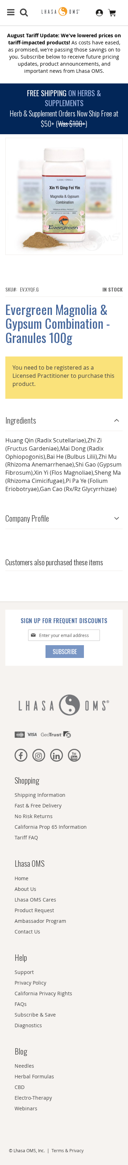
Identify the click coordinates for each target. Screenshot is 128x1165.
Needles (24, 1065)
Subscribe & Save (35, 1014)
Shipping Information (40, 794)
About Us (25, 889)
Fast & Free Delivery (38, 805)
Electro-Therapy (33, 1097)
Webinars (26, 1108)
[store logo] (64, 12)
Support (24, 972)
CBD (20, 1087)
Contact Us (27, 931)
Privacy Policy (30, 982)
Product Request (34, 910)
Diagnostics (28, 1025)
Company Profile (27, 518)
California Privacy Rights (43, 993)
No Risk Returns (34, 816)
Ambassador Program (40, 921)
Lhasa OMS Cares (35, 899)
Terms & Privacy (68, 1150)
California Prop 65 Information (51, 826)
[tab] (64, 418)
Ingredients (20, 420)
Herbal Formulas (34, 1076)
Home (21, 878)
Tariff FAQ (26, 837)
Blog (21, 1051)
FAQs (21, 1004)
